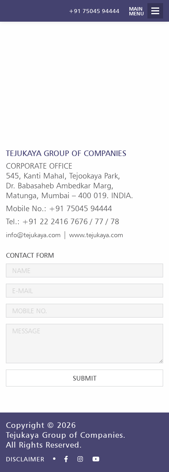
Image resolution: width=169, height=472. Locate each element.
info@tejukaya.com (33, 234)
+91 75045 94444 (94, 10)
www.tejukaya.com (96, 234)
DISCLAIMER (25, 459)
